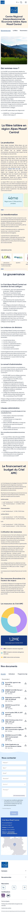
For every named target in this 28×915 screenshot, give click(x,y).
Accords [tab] (3, 674)
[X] (14, 887)
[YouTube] (25, 887)
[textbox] (14, 784)
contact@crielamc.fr (12, 833)
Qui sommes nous (6, 30)
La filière (15, 30)
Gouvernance (23, 30)
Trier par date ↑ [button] (6, 679)
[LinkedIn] (3, 887)
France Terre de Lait (14, 168)
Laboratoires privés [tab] (6, 250)
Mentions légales (5, 901)
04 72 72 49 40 (11, 832)
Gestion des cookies (6, 908)
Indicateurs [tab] (12, 674)
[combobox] (14, 784)
